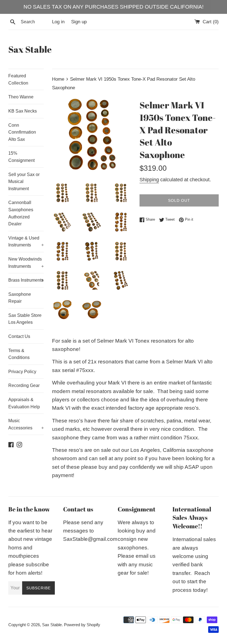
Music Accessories (26, 424)
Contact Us (19, 336)
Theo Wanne (20, 97)
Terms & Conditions (19, 354)
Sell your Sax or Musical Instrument (24, 181)
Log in (58, 21)
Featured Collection (18, 79)
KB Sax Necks (22, 111)
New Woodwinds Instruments (26, 263)
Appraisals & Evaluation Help (24, 403)
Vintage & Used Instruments (26, 242)
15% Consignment (21, 157)
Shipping (149, 179)
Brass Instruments (26, 280)
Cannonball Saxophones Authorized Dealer (20, 213)
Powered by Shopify (82, 624)
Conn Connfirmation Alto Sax (22, 132)
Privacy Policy (22, 371)
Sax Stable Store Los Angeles (25, 319)
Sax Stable (30, 49)
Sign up (79, 21)
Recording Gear (24, 385)
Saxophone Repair (19, 298)
